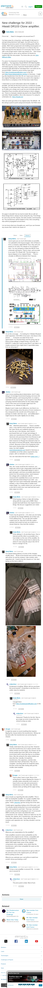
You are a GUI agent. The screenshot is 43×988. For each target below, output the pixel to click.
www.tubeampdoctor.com (17, 450)
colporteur (13, 684)
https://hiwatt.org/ (17, 97)
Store (2, 968)
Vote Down (12, 327)
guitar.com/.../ (35, 456)
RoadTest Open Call (13, 973)
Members (3, 947)
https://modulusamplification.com (26, 703)
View (41, 985)
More (25, 15)
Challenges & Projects (7, 959)
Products (3, 964)
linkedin (26, 941)
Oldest (15, 235)
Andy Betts (10, 32)
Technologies (4, 955)
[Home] (7, 6)
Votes (21, 235)
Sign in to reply (17, 327)
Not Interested (10, 985)
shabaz (8, 392)
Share (21, 899)
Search (26, 6)
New (40, 13)
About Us (3, 972)
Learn (2, 951)
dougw (8, 729)
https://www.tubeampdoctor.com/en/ (16, 74)
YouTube (36, 941)
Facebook (16, 941)
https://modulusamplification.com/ (15, 72)
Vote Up (9, 327)
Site (22, 6)
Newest (27, 235)
